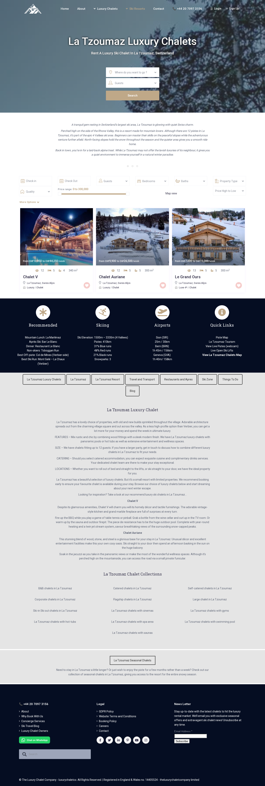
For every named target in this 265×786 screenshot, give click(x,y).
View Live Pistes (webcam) (222, 346)
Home (65, 8)
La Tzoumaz (34, 283)
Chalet (39, 287)
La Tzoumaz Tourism (222, 341)
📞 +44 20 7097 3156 (187, 8)
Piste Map (222, 337)
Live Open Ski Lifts (222, 350)
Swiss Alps (48, 283)
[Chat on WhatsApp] (34, 739)
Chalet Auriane (112, 277)
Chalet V (30, 277)
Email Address (183, 731)
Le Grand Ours (188, 277)
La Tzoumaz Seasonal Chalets (132, 660)
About (81, 8)
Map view (171, 193)
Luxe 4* (183, 287)
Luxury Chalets (107, 8)
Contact (158, 8)
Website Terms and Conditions (117, 716)
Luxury (30, 287)
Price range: (65, 189)
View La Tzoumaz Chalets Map (222, 354)
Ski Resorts (137, 8)
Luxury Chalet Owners (34, 730)
